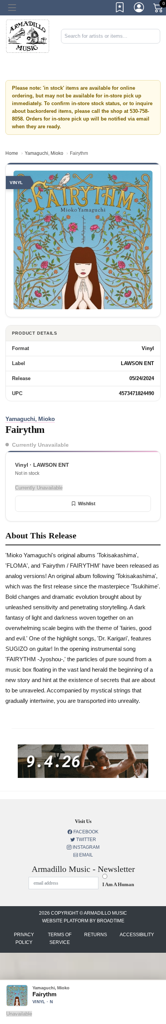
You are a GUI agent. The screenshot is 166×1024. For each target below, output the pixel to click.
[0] (158, 9)
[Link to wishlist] (120, 9)
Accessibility (137, 934)
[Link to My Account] (139, 9)
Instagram (85, 847)
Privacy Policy (24, 938)
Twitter (85, 839)
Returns (95, 934)
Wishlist (86, 503)
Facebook (85, 832)
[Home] (27, 36)
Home (11, 153)
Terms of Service (59, 938)
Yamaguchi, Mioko (44, 153)
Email (85, 855)
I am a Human (118, 884)
